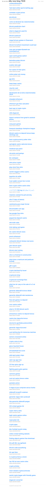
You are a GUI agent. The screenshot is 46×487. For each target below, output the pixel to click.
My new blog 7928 (6, 1)
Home (39, 1)
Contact (42, 1)
